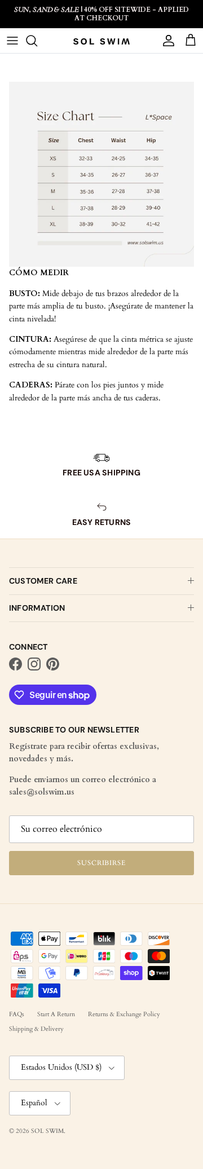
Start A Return (56, 1014)
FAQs (16, 1014)
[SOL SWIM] (101, 41)
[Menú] (12, 40)
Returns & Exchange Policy (124, 1014)
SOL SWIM (47, 1131)
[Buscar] (37, 40)
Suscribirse (101, 862)
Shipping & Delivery (36, 1029)
